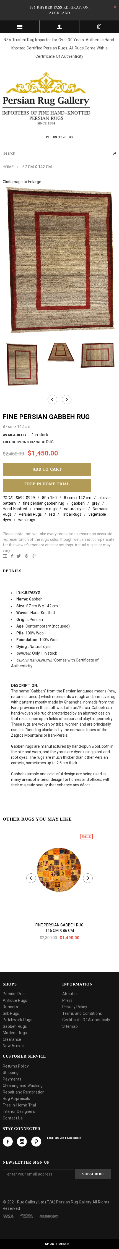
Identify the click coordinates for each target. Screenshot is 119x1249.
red (52, 514)
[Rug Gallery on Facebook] (8, 1142)
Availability (15, 435)
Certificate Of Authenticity (86, 1020)
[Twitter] (19, 556)
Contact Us (13, 1118)
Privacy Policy (74, 1007)
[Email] (5, 556)
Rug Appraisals (16, 1098)
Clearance (12, 1039)
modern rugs (45, 509)
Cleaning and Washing (23, 1085)
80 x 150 (49, 498)
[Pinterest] (26, 556)
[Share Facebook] (12, 556)
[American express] (26, 1216)
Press (67, 1000)
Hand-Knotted (15, 509)
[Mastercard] (49, 1216)
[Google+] (34, 556)
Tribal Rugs (71, 514)
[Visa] (8, 1216)
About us (70, 994)
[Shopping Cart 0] (99, 26)
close (115, 7)
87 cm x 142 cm (77, 498)
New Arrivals (14, 1046)
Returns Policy (16, 1066)
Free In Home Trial (47, 484)
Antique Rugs (15, 1000)
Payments (12, 1079)
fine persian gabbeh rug (43, 503)
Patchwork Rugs (17, 1020)
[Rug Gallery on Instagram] (22, 1142)
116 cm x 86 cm (59, 930)
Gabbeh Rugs (15, 1026)
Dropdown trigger (59, 26)
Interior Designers (19, 1111)
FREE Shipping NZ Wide (24, 442)
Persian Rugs (30, 514)
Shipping (11, 1072)
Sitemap (70, 1026)
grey (96, 503)
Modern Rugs (15, 1033)
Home (8, 167)
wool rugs (26, 520)
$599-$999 (25, 498)
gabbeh (78, 503)
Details (12, 571)
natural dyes (75, 509)
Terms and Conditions (82, 1013)
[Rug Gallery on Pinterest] (36, 1142)
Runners (10, 1007)
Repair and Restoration (24, 1092)
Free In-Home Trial (19, 1105)
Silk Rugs (11, 1013)
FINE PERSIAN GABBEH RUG (59, 925)
